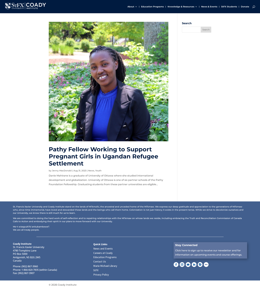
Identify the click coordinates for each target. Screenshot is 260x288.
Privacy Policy (101, 274)
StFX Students (229, 7)
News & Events (209, 7)
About (130, 7)
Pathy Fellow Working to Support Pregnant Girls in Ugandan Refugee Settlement (103, 156)
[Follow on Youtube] (188, 264)
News (91, 170)
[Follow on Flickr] (206, 264)
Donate (245, 7)
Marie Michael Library (105, 266)
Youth (98, 170)
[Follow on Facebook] (176, 264)
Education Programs (152, 7)
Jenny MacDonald (62, 170)
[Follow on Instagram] (182, 264)
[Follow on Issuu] (200, 264)
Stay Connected (186, 245)
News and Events (103, 248)
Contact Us (99, 261)
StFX (95, 270)
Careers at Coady (103, 253)
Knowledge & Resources (181, 7)
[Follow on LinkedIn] (194, 264)
